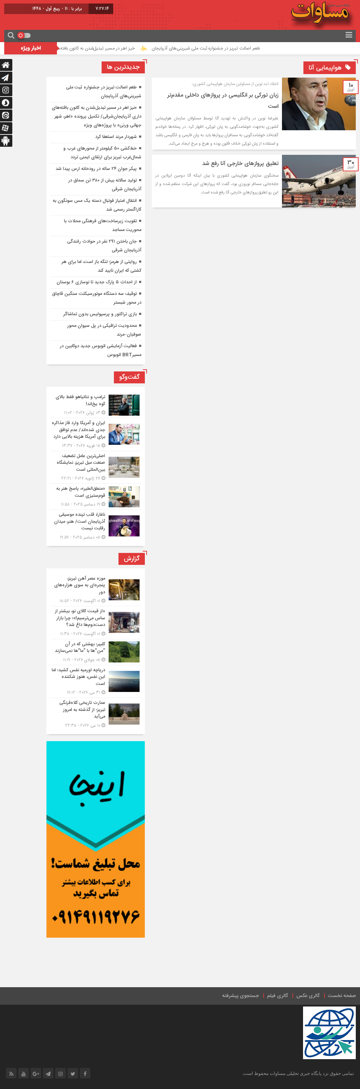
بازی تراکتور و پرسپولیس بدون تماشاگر (100, 314)
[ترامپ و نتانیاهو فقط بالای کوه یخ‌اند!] (95, 405)
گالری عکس (308, 996)
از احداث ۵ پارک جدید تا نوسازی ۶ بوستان (97, 282)
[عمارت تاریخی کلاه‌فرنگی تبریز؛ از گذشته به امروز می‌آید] (95, 713)
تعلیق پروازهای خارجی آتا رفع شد (240, 164)
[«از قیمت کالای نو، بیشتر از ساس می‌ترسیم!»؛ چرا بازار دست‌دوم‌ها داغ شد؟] (95, 622)
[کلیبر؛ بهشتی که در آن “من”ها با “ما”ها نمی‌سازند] (95, 652)
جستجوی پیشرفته (240, 996)
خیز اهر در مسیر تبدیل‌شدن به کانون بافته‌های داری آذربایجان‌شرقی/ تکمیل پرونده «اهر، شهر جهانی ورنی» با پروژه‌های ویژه (96, 116)
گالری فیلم (277, 996)
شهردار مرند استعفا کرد (116, 137)
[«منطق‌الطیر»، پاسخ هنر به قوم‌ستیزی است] (95, 496)
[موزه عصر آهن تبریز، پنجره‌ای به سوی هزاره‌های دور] (95, 590)
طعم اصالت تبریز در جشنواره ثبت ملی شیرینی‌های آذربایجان (229, 48)
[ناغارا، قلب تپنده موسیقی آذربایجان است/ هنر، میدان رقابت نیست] (95, 525)
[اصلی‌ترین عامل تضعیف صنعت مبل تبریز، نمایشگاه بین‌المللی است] (95, 467)
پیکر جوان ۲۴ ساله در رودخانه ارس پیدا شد (96, 169)
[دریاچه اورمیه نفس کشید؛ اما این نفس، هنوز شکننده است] (95, 681)
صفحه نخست (342, 996)
